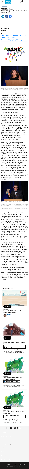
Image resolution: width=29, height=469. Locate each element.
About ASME (4, 35)
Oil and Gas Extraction (20, 41)
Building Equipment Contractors (17, 35)
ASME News (4, 6)
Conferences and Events (7, 37)
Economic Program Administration (10, 39)
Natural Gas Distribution (7, 41)
